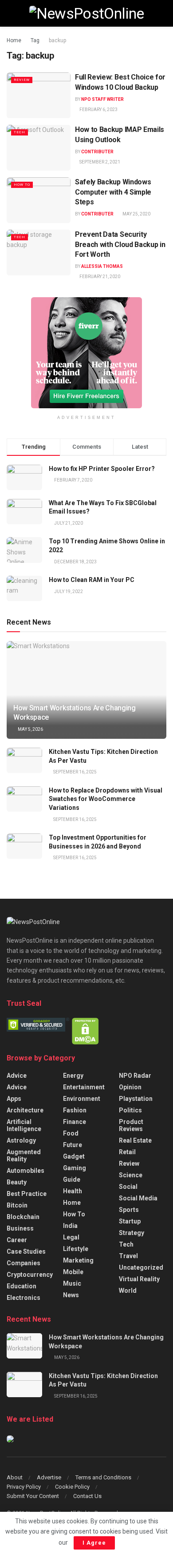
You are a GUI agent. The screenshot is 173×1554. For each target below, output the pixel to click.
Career (17, 1239)
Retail (127, 1152)
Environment (81, 1098)
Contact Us (87, 1496)
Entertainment (84, 1087)
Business (20, 1228)
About (15, 1477)
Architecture (25, 1110)
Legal (71, 1237)
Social (128, 1186)
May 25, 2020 (136, 213)
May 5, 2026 (30, 729)
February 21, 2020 (99, 276)
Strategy (131, 1232)
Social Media (138, 1198)
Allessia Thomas (102, 266)
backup (57, 40)
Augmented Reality (24, 1155)
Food (71, 1133)
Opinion (130, 1087)
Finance (74, 1121)
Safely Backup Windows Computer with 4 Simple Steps (113, 192)
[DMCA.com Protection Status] (85, 1030)
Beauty (17, 1182)
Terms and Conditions (103, 1477)
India (70, 1225)
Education (21, 1286)
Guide (71, 1179)
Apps (14, 1098)
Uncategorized (141, 1267)
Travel (128, 1255)
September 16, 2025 (74, 771)
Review (22, 80)
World (128, 1290)
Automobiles (25, 1170)
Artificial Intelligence (24, 1125)
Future (72, 1144)
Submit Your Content (33, 1496)
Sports (129, 1209)
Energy (73, 1075)
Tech (19, 132)
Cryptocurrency (30, 1274)
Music (72, 1283)
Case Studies (26, 1251)
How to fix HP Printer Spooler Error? (102, 468)
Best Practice (27, 1193)
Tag (35, 40)
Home (14, 40)
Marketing (78, 1260)
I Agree (94, 1542)
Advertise (49, 1477)
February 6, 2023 (98, 109)
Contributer (97, 151)
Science (130, 1175)
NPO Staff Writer (102, 99)
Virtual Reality (139, 1279)
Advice (17, 1075)
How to (22, 185)
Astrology (21, 1140)
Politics (130, 1110)
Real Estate (135, 1140)
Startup (130, 1221)
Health (72, 1191)
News (71, 1295)
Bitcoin (17, 1205)
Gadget (74, 1156)
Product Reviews (131, 1125)
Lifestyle (75, 1248)
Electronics (23, 1297)
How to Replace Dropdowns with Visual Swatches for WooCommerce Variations (105, 799)
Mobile (73, 1271)
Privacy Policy (24, 1486)
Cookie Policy (72, 1486)
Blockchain (23, 1216)
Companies (23, 1263)
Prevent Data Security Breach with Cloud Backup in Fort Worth (120, 244)
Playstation (136, 1098)
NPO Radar (135, 1075)
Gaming (74, 1167)
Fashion (74, 1110)
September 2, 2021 (99, 161)
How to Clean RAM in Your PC (91, 579)
